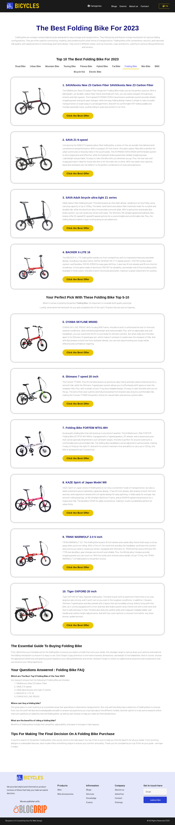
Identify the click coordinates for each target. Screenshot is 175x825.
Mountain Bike (52, 66)
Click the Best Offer (78, 116)
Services (90, 794)
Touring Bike (70, 66)
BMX (157, 66)
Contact (118, 798)
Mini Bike (145, 66)
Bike (59, 789)
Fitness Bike (86, 66)
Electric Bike (95, 72)
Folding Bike (131, 66)
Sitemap (119, 802)
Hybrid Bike (102, 66)
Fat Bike (116, 66)
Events (89, 802)
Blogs (88, 789)
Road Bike (20, 66)
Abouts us (119, 789)
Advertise (119, 794)
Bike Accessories (65, 794)
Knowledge (91, 798)
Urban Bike (35, 66)
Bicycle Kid (79, 72)
